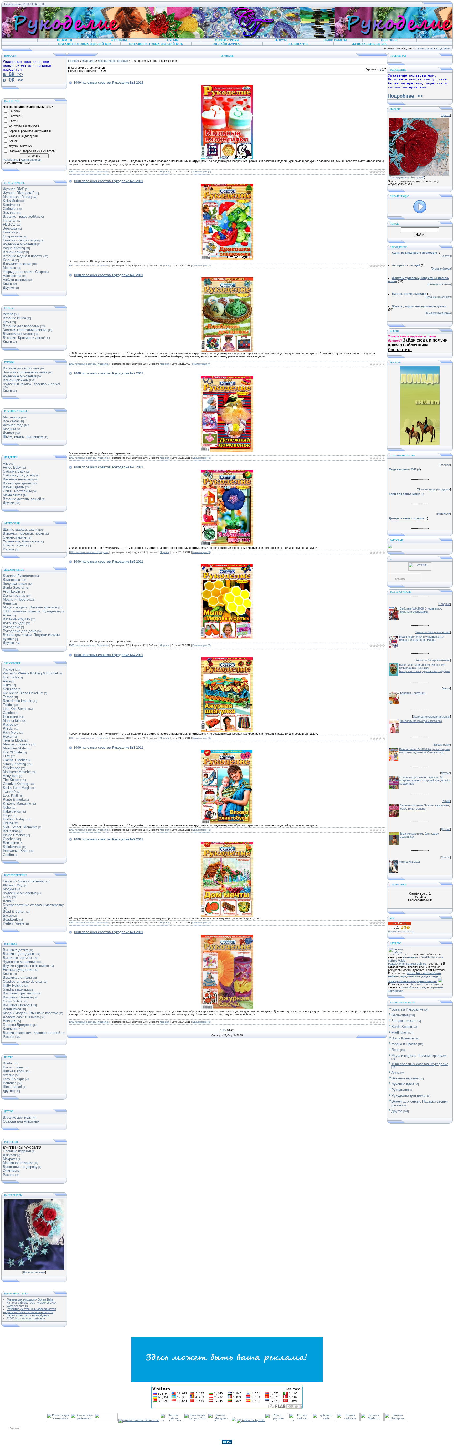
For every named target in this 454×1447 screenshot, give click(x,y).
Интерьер (443, 513)
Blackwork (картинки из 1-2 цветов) (32, 151)
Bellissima (11, 831)
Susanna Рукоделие (19, 576)
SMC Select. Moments (20, 827)
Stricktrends (12, 847)
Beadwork (10, 919)
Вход (439, 48)
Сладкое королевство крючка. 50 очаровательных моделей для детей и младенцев (424, 780)
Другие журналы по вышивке (26, 966)
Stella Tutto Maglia (17, 788)
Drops (7, 815)
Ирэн (7, 322)
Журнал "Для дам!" (18, 193)
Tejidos (8, 705)
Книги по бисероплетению (23, 881)
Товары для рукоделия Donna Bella (30, 1299)
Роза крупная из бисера (405, 177)
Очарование (12, 236)
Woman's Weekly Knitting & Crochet (30, 673)
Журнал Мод (13, 425)
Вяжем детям (13, 487)
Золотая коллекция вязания (25, 330)
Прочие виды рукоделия (434, 489)
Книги (7, 284)
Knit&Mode (11, 201)
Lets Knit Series (15, 709)
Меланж (9, 268)
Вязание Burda (14, 318)
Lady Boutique (14, 1079)
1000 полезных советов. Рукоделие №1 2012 (108, 82)
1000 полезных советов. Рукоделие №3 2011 (108, 747)
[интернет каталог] (324, 1420)
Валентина (11, 580)
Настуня (9, 1021)
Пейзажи (14, 111)
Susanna (9, 213)
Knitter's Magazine (17, 803)
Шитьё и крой (13, 1071)
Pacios (8, 725)
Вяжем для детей (17, 483)
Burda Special (13, 588)
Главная (73, 60)
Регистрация (425, 48)
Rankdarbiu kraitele (17, 701)
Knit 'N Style (12, 752)
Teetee (8, 697)
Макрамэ (10, 1159)
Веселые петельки (18, 479)
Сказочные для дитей (23, 136)
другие (8, 1091)
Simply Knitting (14, 764)
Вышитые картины (17, 958)
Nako (7, 685)
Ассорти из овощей (406, 265)
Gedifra (8, 855)
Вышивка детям (15, 950)
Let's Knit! (10, 796)
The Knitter (11, 780)
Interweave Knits (15, 851)
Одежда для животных (21, 1121)
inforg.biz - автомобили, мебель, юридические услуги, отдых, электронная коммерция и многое (415, 977)
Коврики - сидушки (412, 692)
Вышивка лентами (17, 977)
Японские (10, 717)
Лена (7, 603)
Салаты (446, 255)
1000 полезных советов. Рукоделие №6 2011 (108, 467)
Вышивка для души (18, 954)
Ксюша (8, 260)
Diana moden (13, 1067)
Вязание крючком (439, 284)
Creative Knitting (15, 784)
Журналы (88, 60)
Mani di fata (12, 721)
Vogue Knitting (14, 248)
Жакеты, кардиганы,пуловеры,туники (419, 306)
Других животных (20, 146)
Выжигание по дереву (20, 1167)
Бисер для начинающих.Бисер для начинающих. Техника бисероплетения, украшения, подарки (424, 668)
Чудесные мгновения (20, 244)
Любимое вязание (17, 264)
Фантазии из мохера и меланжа (421, 721)
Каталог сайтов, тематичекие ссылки (31, 1302)
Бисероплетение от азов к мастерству (33, 905)
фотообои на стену (413, 987)
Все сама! (11, 421)
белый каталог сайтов (425, 984)
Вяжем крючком (15, 380)
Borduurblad (12, 1009)
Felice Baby (12, 467)
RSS (447, 48)
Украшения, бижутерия (21, 541)
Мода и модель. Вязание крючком (30, 607)
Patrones (10, 1083)
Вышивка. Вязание (18, 997)
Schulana (10, 689)
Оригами (10, 1171)
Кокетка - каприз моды (21, 240)
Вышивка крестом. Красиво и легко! (31, 1033)
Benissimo (11, 843)
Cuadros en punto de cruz (22, 981)
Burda (7, 1063)
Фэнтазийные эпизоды (24, 126)
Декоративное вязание (113, 60)
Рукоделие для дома (20, 631)
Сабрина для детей (18, 475)
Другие (8, 288)
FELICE (9, 224)
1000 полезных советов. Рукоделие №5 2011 (108, 561)
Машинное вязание (18, 1163)
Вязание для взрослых (21, 326)
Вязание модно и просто (22, 256)
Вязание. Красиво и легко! (24, 338)
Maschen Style (14, 748)
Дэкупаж (10, 1155)
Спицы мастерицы (17, 491)
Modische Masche (17, 772)
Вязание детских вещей (22, 499)
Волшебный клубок (18, 334)
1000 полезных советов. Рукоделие (31, 611)
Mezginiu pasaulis (16, 744)
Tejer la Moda (13, 740)
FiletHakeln (11, 591)
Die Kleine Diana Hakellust (23, 693)
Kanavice (10, 1029)
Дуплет (8, 433)
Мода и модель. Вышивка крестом (30, 1013)
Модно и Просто (16, 599)
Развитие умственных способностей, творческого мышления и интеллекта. (30, 1310)
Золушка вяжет (15, 584)
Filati (6, 756)
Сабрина (9, 209)
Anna (7, 615)
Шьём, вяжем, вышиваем (23, 437)
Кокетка (9, 232)
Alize (7, 463)
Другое (8, 643)
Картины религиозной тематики (30, 131)
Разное (8, 549)
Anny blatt (10, 776)
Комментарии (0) (202, 171)
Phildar (8, 728)
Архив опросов (31, 159)
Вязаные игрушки (16, 619)
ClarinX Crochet (15, 760)
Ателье (8, 1075)
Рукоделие (11, 627)
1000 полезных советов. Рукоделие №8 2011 (108, 275)
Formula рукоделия (18, 970)
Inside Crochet (14, 835)
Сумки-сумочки (15, 537)
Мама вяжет (12, 495)
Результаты (10, 159)
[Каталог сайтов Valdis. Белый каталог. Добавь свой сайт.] (399, 954)
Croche (8, 713)
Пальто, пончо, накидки (409, 293)
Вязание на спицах (438, 296)
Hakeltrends (12, 811)
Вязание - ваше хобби (20, 217)
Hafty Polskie (13, 985)
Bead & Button (14, 911)
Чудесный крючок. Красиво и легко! (31, 384)
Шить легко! (12, 1087)
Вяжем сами (13, 252)
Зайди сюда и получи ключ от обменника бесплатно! (418, 345)
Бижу (7, 897)
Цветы (13, 121)
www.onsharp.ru (17, 1305)
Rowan (8, 736)
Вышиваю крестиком (19, 993)
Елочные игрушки (17, 1151)
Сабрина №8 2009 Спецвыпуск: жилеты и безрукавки (421, 610)
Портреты (15, 116)
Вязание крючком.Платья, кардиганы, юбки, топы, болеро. (425, 807)
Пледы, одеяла (15, 545)
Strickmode (11, 768)
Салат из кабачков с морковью (414, 252)
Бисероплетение (34, 1272)
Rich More (10, 732)
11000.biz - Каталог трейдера (26, 1318)
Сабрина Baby (14, 471)
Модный (9, 429)
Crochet (9, 839)
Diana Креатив (14, 595)
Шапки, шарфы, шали (20, 529)
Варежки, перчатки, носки (23, 533)
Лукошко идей (14, 623)
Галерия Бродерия (17, 1025)
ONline (8, 823)
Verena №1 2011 (409, 861)
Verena (8, 314)
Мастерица (11, 417)
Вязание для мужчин (19, 1117)
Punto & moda (14, 799)
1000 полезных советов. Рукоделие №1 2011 (108, 932)
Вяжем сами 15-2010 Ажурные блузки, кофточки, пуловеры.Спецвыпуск (424, 751)
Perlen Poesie (13, 923)
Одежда (445, 464)
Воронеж (400, 579)
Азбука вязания (15, 280)
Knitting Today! (14, 819)
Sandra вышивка (16, 989)
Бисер (8, 915)
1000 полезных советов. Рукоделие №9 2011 (108, 181)
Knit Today (11, 677)
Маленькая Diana (16, 197)
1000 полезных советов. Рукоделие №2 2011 (108, 839)
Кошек (13, 141)
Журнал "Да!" (13, 189)
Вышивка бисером (17, 1005)
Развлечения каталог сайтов (407, 963)
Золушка (10, 228)
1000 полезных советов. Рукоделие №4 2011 (108, 655)
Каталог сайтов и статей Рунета (28, 1315)
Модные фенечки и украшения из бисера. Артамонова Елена (421, 638)
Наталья (9, 220)
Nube (7, 807)
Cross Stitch (12, 1001)
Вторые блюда (441, 268)
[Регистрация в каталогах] (58, 1420)
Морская (164, 171)
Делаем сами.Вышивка (21, 1017)
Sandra (8, 205)
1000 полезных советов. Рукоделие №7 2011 (108, 373)
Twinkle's (10, 792)
